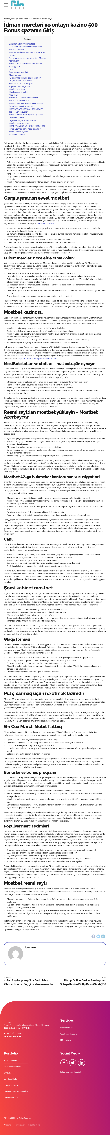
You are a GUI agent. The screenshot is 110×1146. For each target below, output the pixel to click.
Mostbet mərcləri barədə (19, 100)
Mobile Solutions (66, 1028)
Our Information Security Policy (16, 1091)
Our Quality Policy (11, 1097)
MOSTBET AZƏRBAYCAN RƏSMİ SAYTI (26, 109)
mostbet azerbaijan (46, 223)
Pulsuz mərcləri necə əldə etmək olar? (25, 46)
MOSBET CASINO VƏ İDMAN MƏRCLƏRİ (27, 126)
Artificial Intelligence (12, 1085)
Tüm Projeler (20, 1125)
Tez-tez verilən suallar (18, 112)
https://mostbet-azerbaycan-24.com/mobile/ (37, 358)
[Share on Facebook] (93, 936)
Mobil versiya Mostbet (18, 92)
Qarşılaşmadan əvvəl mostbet (22, 44)
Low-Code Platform (11, 1079)
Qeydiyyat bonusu (16, 117)
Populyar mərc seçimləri (19, 86)
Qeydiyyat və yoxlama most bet (22, 120)
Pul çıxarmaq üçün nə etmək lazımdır (25, 78)
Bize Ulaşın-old (34, 1125)
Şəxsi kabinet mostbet (18, 72)
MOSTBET (13, 95)
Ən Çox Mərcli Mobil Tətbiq (20, 80)
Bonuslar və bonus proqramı (21, 83)
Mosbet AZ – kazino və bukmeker (23, 97)
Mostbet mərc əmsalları (19, 123)
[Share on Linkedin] (103, 936)
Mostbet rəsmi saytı (17, 89)
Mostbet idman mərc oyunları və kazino (26, 114)
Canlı (11, 69)
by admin (30, 947)
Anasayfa (7, 1125)
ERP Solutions (65, 1040)
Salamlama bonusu (17, 134)
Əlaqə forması (15, 75)
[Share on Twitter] (98, 936)
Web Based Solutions (68, 1034)
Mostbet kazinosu (16, 49)
